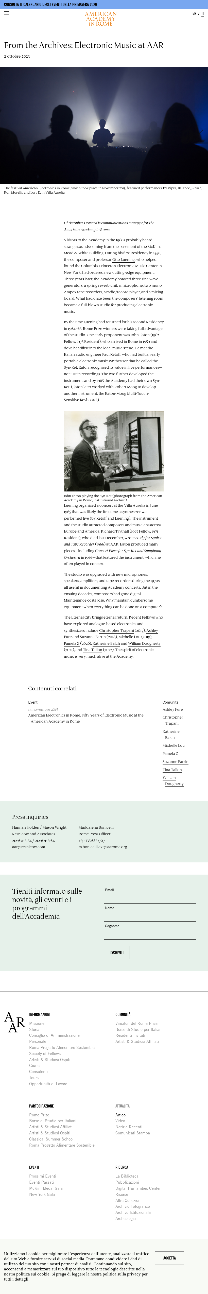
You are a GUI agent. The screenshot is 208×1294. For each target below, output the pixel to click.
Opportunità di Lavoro (50, 1083)
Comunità (122, 1014)
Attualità (122, 1106)
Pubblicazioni (129, 1182)
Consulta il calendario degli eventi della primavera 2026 (50, 4)
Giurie (36, 1065)
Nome (109, 908)
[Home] (101, 19)
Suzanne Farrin (93, 636)
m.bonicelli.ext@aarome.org (103, 846)
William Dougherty (144, 643)
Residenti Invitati (132, 1035)
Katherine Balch (106, 643)
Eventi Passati (43, 1182)
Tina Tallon (92, 649)
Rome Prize (41, 1115)
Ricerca (121, 1167)
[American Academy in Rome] (16, 1022)
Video (122, 1120)
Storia (36, 1029)
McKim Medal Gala (48, 1188)
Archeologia (127, 1218)
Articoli (123, 1115)
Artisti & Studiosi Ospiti (51, 1059)
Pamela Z (72, 643)
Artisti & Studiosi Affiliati (139, 1041)
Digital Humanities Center (140, 1188)
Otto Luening (123, 259)
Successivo (202, 130)
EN (194, 13)
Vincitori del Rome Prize (138, 1023)
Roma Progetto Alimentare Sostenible (64, 1047)
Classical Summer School (53, 1139)
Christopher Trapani (116, 630)
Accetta (169, 1258)
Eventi (34, 1167)
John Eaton (140, 334)
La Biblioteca (128, 1176)
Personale (39, 1041)
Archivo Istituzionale (135, 1212)
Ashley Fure (173, 709)
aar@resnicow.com (28, 846)
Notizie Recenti (130, 1127)
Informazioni (39, 1014)
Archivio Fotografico (134, 1206)
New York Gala (44, 1194)
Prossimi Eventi (44, 1176)
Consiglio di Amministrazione (56, 1035)
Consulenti (40, 1071)
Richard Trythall (115, 531)
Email (109, 890)
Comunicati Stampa (134, 1133)
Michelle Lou (129, 636)
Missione (38, 1023)
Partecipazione (41, 1106)
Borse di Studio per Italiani (141, 1029)
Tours (36, 1077)
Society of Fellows (47, 1053)
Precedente (9, 130)
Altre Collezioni (130, 1200)
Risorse (123, 1194)
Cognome (112, 926)
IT (202, 13)
